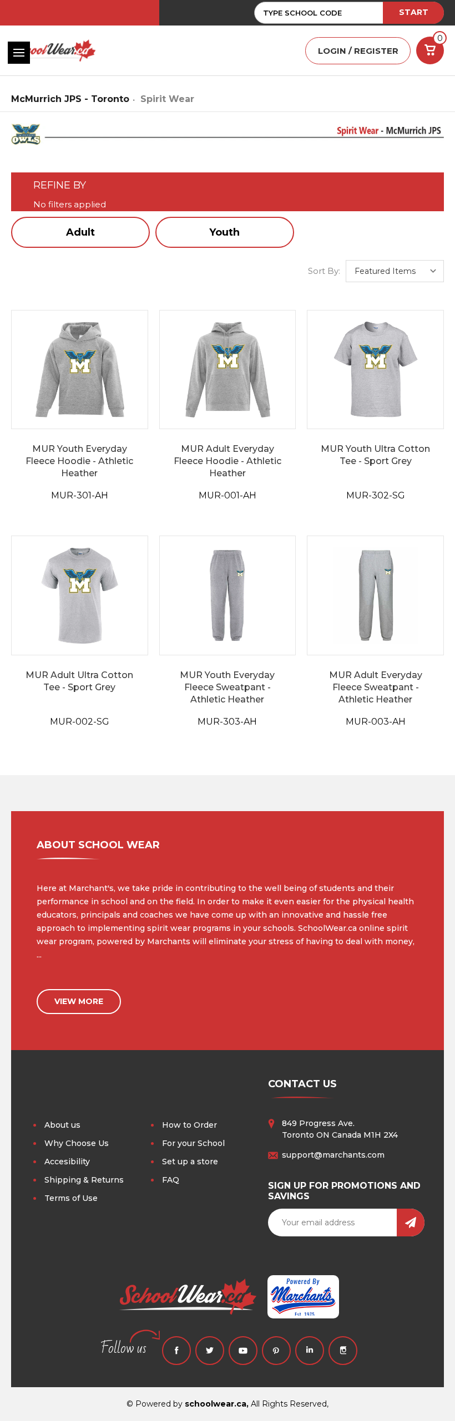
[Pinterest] (276, 1350)
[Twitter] (209, 1350)
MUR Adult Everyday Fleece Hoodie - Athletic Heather (227, 461)
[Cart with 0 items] (430, 50)
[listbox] (395, 271)
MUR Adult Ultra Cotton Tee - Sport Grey (79, 681)
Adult (80, 232)
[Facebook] (176, 1350)
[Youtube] (243, 1350)
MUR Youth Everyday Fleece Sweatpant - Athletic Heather (227, 687)
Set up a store (190, 1162)
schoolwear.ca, (217, 1404)
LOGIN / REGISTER (358, 50)
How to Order (189, 1125)
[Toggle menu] (19, 53)
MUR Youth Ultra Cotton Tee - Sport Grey (375, 455)
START (413, 12)
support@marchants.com (333, 1155)
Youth (224, 232)
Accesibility (67, 1162)
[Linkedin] (309, 1350)
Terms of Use (71, 1198)
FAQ (170, 1180)
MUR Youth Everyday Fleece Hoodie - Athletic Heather (79, 461)
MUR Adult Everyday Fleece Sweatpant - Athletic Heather (375, 687)
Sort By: (324, 271)
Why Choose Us (76, 1143)
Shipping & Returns (84, 1180)
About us (62, 1125)
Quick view (79, 370)
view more (78, 1001)
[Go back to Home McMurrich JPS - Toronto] (227, 139)
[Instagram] (342, 1350)
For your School (193, 1143)
